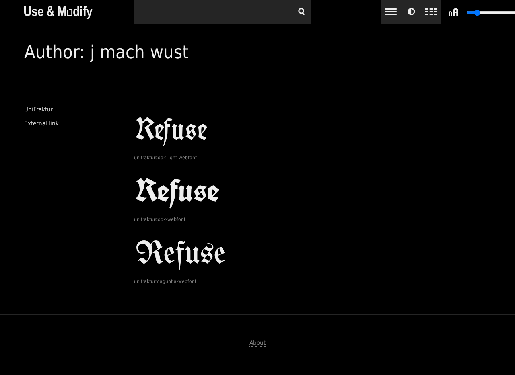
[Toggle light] (411, 12)
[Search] (301, 12)
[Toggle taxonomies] (391, 12)
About (257, 342)
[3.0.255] (79, 9)
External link (41, 123)
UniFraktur (38, 109)
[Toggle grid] (431, 12)
